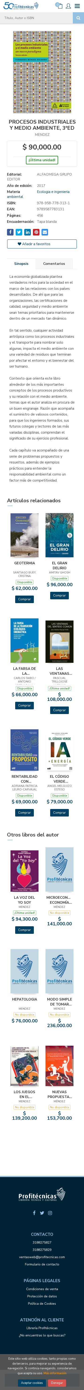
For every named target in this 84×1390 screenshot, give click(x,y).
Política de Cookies (42, 1303)
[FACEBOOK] (34, 1213)
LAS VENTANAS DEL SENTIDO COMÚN (59, 671)
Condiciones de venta (42, 1289)
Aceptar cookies (32, 1383)
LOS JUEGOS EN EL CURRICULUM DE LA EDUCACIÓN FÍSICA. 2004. (24, 1094)
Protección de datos (42, 1296)
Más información (55, 1373)
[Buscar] (78, 18)
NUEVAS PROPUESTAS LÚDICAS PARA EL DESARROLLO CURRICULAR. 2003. (60, 1094)
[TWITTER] (42, 1213)
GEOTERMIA (24, 563)
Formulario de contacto (42, 1264)
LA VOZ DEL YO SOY (24, 900)
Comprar (24, 599)
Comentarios (54, 263)
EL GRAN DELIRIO (59, 565)
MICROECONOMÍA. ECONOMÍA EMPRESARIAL (59, 900)
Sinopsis (21, 263)
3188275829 (42, 1250)
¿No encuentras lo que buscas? (42, 1335)
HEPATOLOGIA (24, 999)
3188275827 (42, 1242)
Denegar (57, 1383)
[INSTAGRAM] (49, 1213)
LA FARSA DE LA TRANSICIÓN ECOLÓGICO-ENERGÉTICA (24, 671)
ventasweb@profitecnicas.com (42, 1257)
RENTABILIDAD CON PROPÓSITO (25, 779)
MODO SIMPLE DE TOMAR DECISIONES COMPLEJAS (59, 1001)
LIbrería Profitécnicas (42, 1328)
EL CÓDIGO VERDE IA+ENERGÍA (59, 779)
